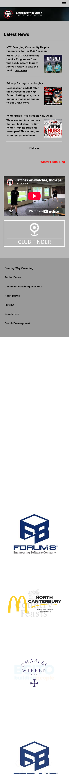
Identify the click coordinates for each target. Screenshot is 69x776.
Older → (34, 148)
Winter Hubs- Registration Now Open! (30, 115)
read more (21, 70)
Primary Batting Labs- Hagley (24, 83)
